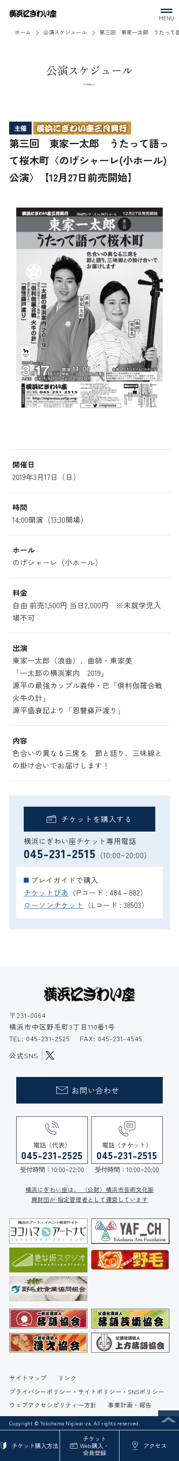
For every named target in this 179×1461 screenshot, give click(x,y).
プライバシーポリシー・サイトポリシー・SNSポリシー (86, 1391)
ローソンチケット (54, 905)
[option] (89, 310)
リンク (67, 1377)
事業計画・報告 (130, 1404)
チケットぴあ (46, 892)
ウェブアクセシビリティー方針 (53, 1404)
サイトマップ (28, 1377)
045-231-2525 (49, 1038)
